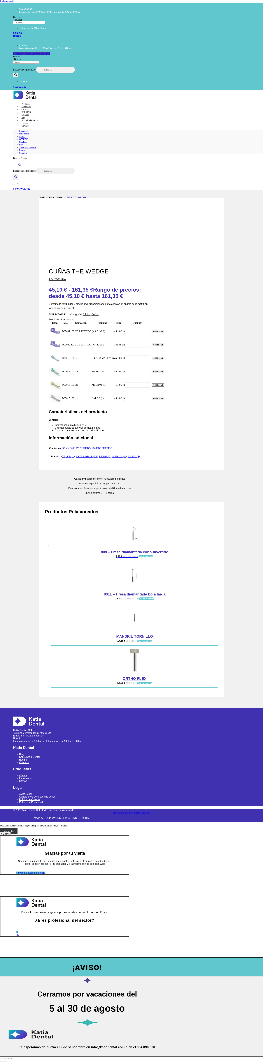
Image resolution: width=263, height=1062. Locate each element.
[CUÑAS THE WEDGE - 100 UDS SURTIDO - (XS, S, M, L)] (55, 336)
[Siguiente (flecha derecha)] (4, 1061)
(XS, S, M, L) (68, 456)
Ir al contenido (7, 1)
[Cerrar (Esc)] (10, 1058)
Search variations (57, 319)
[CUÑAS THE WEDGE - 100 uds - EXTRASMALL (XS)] (55, 363)
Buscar (16, 17)
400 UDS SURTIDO (102, 448)
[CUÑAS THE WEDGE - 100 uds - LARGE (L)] (55, 403)
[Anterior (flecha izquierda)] (1, 1061)
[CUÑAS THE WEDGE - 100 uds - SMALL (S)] (55, 376)
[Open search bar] (19, 166)
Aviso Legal (25, 794)
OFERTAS (23, 139)
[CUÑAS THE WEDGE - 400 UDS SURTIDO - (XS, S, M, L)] (55, 349)
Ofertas (23, 781)
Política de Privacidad (31, 802)
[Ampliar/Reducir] (1, 1058)
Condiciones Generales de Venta (37, 796)
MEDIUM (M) (119, 456)
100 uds (65, 448)
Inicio (42, 197)
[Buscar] (15, 75)
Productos (23, 131)
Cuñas (59, 197)
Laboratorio (24, 134)
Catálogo (23, 142)
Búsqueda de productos (24, 69)
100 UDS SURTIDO (80, 448)
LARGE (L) (105, 456)
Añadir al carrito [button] (145, 556)
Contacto (25, 126)
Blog (21, 145)
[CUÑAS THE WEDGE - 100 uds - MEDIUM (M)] (55, 390)
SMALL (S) (134, 456)
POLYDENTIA (57, 279)
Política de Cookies (29, 799)
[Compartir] (7, 1058)
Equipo (22, 150)
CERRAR (5, 834)
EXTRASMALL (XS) (87, 456)
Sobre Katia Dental (27, 147)
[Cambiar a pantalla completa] (4, 1058)
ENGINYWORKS (53, 818)
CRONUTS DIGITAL (79, 818)
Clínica (22, 136)
